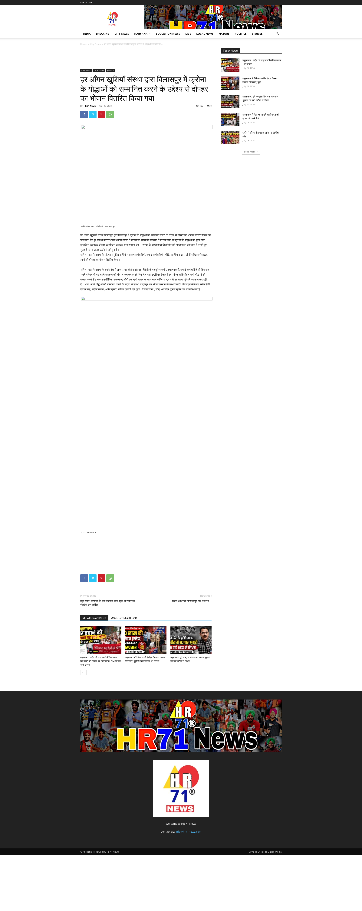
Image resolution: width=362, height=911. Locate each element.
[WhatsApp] (110, 114)
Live (188, 33)
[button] (277, 34)
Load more (249, 151)
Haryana (140, 33)
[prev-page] (82, 672)
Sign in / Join (86, 2)
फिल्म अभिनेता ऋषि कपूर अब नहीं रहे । (192, 601)
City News (122, 33)
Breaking (102, 33)
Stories (257, 33)
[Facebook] (84, 114)
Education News (168, 33)
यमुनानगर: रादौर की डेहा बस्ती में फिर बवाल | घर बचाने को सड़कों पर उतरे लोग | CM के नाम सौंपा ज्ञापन (100, 661)
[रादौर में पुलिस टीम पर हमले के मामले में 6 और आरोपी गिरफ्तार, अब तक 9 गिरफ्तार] (230, 137)
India (87, 33)
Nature (224, 33)
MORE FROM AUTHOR (124, 618)
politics (241, 33)
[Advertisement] (149, 57)
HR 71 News (90, 105)
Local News (204, 33)
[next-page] (88, 672)
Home (83, 44)
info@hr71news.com (188, 831)
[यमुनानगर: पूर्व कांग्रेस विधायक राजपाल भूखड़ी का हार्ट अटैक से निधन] (191, 640)
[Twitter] (93, 114)
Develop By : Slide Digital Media (265, 851)
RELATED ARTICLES (94, 618)
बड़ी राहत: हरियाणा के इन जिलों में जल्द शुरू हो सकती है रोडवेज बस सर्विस (107, 603)
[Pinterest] (101, 114)
